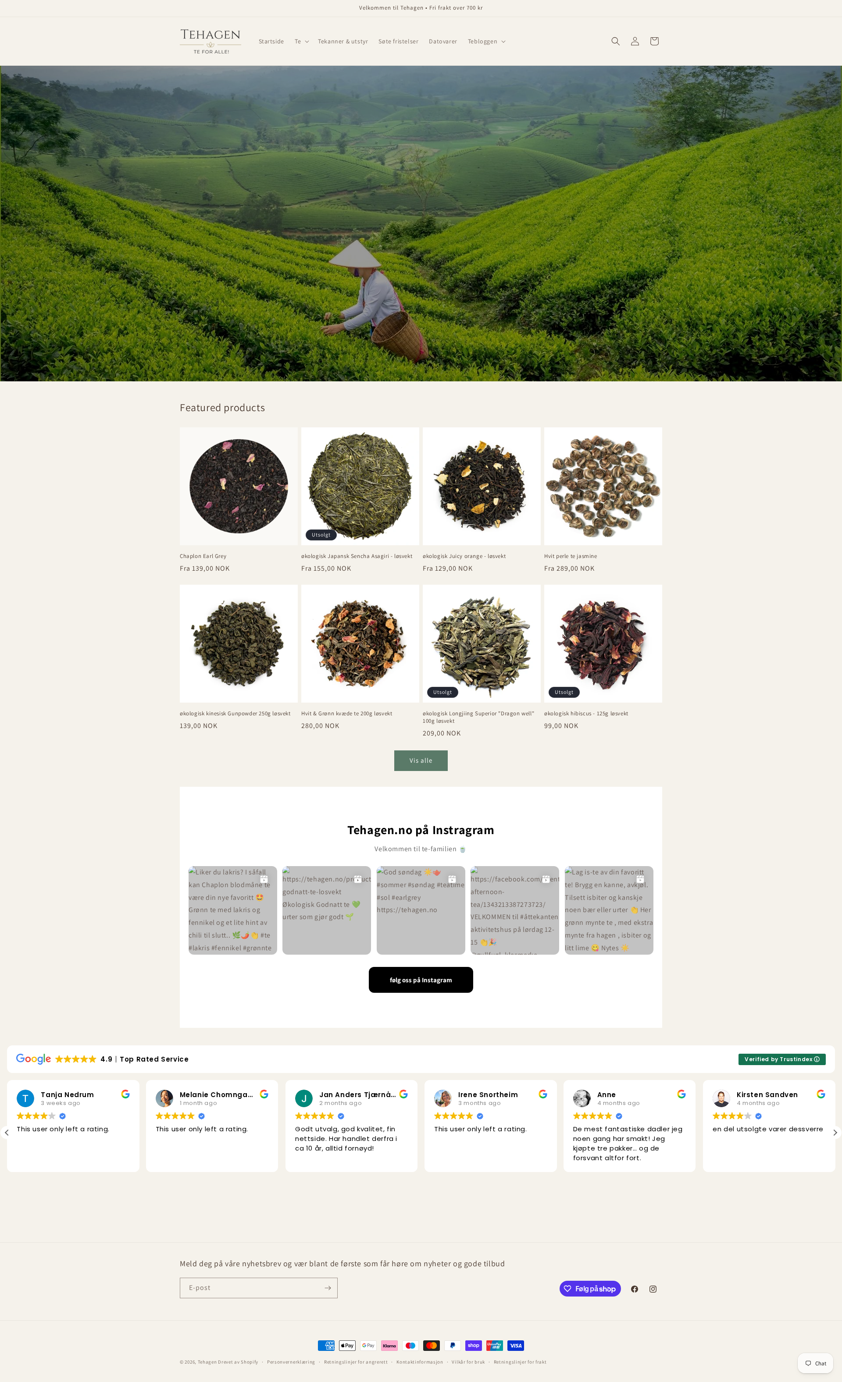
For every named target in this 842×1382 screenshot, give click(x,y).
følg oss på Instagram (421, 980)
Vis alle (421, 760)
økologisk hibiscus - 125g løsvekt (586, 713)
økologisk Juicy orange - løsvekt (464, 556)
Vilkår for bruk (468, 1362)
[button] (301, 41)
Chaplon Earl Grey (203, 556)
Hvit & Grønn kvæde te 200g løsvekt (346, 713)
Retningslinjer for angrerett (356, 1362)
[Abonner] (327, 1288)
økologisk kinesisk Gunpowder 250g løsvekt (235, 713)
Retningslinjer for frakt (520, 1362)
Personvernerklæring (291, 1362)
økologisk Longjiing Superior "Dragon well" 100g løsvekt (478, 717)
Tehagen (207, 1362)
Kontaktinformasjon (419, 1362)
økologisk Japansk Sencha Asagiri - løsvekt (356, 556)
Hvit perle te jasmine (570, 556)
